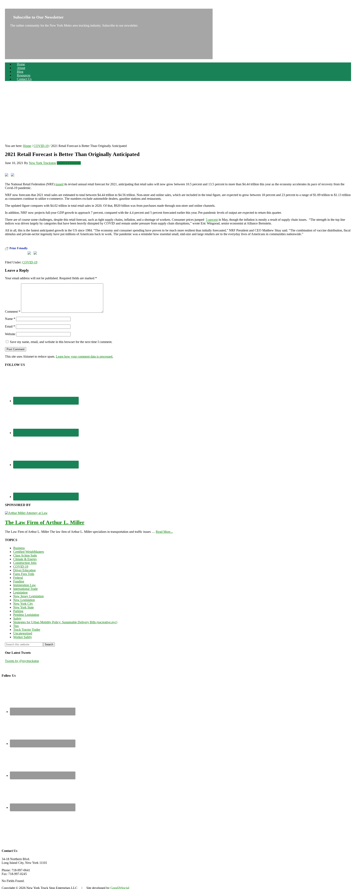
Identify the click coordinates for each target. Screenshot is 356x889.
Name (10, 319)
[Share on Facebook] (7, 175)
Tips (16, 626)
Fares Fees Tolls (23, 574)
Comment (12, 311)
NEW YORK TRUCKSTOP (24, 6)
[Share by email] (31, 175)
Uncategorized (22, 633)
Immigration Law (24, 585)
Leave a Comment (69, 163)
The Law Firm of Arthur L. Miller (44, 522)
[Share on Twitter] (13, 175)
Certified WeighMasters (28, 551)
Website (10, 334)
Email (10, 326)
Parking (18, 611)
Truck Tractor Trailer (26, 629)
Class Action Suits (25, 555)
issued (59, 184)
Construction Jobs (24, 563)
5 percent (212, 219)
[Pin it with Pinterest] (19, 175)
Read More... (164, 531)
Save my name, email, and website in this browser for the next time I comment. (61, 342)
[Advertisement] (178, 113)
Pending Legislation (26, 615)
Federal (18, 577)
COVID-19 (29, 262)
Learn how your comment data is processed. (84, 356)
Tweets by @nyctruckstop (22, 661)
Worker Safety (22, 637)
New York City (23, 603)
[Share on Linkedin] (25, 170)
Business (19, 548)
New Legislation (24, 600)
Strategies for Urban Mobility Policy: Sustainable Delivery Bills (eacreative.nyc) (65, 622)
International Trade (25, 589)
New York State (23, 607)
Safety (17, 618)
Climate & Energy (25, 559)
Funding (18, 581)
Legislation (20, 592)
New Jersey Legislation (28, 596)
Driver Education (24, 570)
